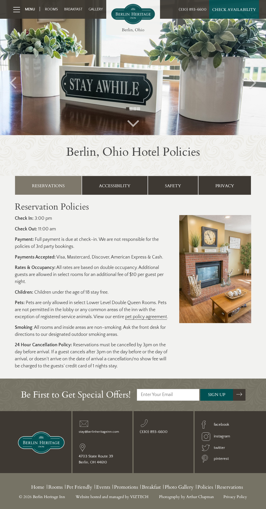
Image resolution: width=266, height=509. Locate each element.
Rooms (51, 9)
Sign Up (216, 395)
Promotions (126, 487)
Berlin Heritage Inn (133, 14)
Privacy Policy (235, 496)
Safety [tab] (173, 186)
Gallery (96, 9)
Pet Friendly (79, 487)
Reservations (230, 487)
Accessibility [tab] (114, 186)
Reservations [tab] (48, 186)
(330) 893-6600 (193, 9)
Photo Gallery (179, 487)
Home (37, 487)
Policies (205, 487)
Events (103, 487)
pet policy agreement (146, 316)
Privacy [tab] (224, 186)
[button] (13, 67)
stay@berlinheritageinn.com (99, 431)
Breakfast (73, 9)
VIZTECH (139, 496)
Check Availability (234, 9)
